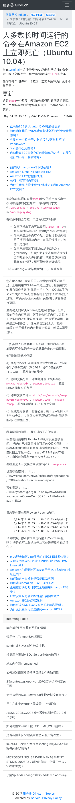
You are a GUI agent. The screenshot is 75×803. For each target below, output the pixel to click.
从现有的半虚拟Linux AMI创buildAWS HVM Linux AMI (39, 563)
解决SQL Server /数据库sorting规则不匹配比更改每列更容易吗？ (37, 746)
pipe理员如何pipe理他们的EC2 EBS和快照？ (39, 556)
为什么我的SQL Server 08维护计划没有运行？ (36, 695)
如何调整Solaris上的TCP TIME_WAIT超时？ (35, 726)
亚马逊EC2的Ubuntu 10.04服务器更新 (35, 126)
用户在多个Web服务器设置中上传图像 (31, 704)
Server (35, 798)
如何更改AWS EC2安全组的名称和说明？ (37, 605)
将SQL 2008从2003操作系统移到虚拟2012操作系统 (36, 715)
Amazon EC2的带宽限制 (26, 600)
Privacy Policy (52, 798)
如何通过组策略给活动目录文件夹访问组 (32, 672)
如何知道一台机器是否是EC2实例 (32, 578)
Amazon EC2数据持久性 (26, 176)
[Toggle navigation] (67, 5)
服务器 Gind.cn (15, 5)
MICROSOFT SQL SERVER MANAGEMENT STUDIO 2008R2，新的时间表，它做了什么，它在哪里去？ (36, 761)
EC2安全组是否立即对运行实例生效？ (35, 596)
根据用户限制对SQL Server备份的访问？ (33, 654)
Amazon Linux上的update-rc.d (31, 172)
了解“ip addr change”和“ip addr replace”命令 (36, 775)
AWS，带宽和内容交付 (25, 180)
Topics (50, 793)
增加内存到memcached (22, 663)
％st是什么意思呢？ (23, 148)
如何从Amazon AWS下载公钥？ (31, 167)
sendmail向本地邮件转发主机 (25, 645)
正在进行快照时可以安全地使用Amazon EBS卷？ (39, 589)
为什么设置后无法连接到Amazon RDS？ (36, 609)
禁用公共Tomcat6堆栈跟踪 (24, 636)
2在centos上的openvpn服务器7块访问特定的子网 (36, 684)
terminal (50, 15)
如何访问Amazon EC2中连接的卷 (32, 583)
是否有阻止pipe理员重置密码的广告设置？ (34, 735)
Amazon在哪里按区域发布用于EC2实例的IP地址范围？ (40, 572)
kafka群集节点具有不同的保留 (26, 627)
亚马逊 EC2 (37, 15)
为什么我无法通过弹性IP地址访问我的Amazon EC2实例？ (40, 187)
